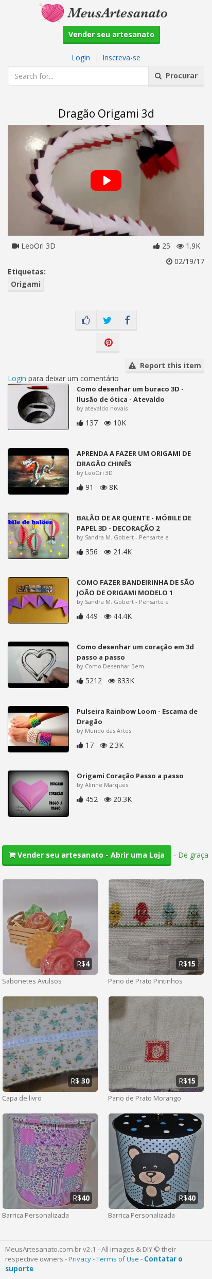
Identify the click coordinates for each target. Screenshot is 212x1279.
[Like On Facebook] (86, 320)
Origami (26, 284)
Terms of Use (117, 1259)
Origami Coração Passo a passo (130, 775)
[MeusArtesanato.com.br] (106, 12)
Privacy (79, 1259)
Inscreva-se (121, 57)
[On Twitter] (107, 320)
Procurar (180, 75)
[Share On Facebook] (127, 320)
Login (81, 57)
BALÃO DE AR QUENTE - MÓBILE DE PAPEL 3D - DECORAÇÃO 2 (134, 523)
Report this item (168, 365)
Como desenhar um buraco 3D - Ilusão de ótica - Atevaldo (130, 394)
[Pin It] (107, 343)
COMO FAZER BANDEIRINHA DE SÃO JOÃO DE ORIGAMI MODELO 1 (136, 587)
